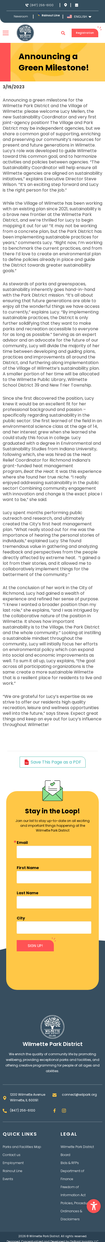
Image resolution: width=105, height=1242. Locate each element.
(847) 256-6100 (42, 5)
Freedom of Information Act (73, 1191)
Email (22, 842)
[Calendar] (76, 5)
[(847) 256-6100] (27, 5)
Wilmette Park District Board (77, 1150)
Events (8, 1179)
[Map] (65, 5)
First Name (28, 868)
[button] (94, 1206)
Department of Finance (72, 1175)
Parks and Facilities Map (22, 1146)
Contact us (11, 1155)
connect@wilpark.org (79, 1094)
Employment (13, 1163)
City (21, 918)
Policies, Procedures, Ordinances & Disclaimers (77, 1211)
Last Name (27, 893)
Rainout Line (51, 15)
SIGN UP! (35, 945)
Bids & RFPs (70, 1163)
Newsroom (21, 16)
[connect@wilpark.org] (54, 1095)
